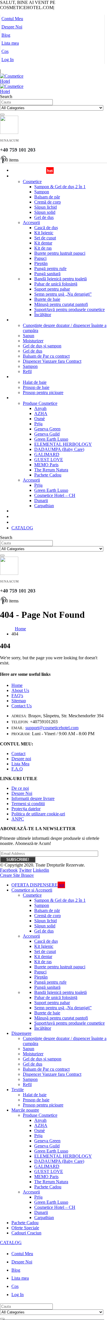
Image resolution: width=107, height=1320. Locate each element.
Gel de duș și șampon (42, 345)
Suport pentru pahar (52, 289)
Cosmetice (32, 181)
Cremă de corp (47, 202)
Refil (27, 1084)
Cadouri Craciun (24, 522)
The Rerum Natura (51, 469)
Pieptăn (41, 263)
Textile (17, 376)
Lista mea (10, 43)
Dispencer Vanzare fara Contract (52, 361)
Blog (5, 35)
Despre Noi (11, 26)
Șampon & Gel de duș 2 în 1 (60, 186)
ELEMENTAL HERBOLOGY (63, 444)
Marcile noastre (24, 397)
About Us (20, 690)
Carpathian (44, 505)
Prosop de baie (36, 387)
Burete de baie (47, 299)
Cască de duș (46, 227)
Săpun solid (44, 212)
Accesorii (31, 222)
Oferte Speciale (25, 1227)
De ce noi (20, 788)
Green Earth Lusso (51, 439)
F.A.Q (17, 768)
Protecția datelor (26, 808)
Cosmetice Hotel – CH (54, 495)
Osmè (39, 418)
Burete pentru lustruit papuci (59, 253)
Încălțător (42, 314)
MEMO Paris (46, 464)
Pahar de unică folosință (55, 283)
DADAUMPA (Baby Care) (59, 449)
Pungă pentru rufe (50, 268)
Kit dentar (43, 243)
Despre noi (21, 758)
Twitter (25, 870)
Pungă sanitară (47, 273)
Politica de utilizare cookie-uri (38, 813)
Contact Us (21, 705)
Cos (5, 51)
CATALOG (22, 527)
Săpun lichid (45, 207)
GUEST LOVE (48, 459)
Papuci (40, 258)
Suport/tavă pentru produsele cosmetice (69, 309)
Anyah (40, 408)
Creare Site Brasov (17, 875)
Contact (18, 753)
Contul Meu (12, 18)
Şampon (30, 366)
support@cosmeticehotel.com (51, 727)
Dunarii (41, 500)
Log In (7, 59)
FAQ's (17, 695)
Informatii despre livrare (32, 798)
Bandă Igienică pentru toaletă (60, 278)
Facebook (9, 870)
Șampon (41, 191)
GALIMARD (46, 454)
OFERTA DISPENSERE (37, 884)
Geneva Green (47, 428)
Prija (38, 423)
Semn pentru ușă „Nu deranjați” (63, 294)
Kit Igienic (43, 232)
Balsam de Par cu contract (46, 356)
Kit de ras (43, 248)
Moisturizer (33, 340)
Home (17, 685)
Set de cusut (45, 237)
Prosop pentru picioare (43, 392)
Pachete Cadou (47, 475)
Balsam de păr (47, 196)
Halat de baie (35, 382)
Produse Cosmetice (40, 403)
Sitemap (18, 700)
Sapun (28, 335)
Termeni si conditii (28, 803)
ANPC (17, 819)
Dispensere (20, 320)
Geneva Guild (47, 434)
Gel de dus (44, 217)
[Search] (2, 114)
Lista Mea (20, 763)
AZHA (40, 413)
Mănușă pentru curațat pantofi (61, 304)
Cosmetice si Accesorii (29, 176)
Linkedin (41, 870)
